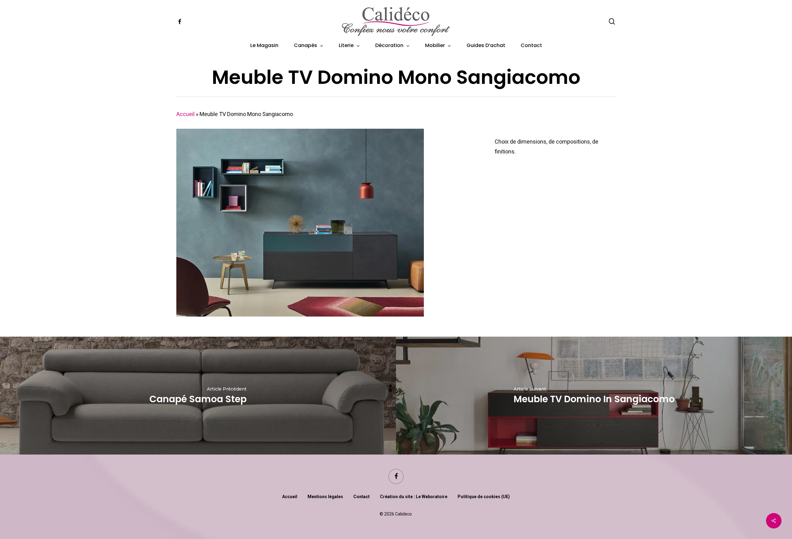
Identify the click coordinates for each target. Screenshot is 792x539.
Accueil (185, 114)
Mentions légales (325, 496)
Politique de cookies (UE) (484, 496)
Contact (361, 496)
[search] (612, 21)
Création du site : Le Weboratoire (413, 496)
